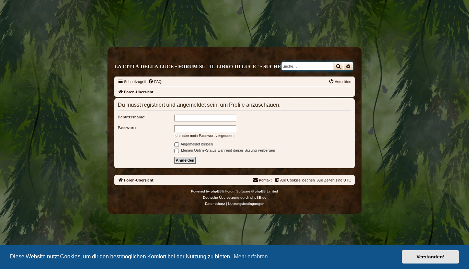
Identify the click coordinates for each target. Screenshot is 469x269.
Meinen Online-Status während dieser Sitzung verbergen (227, 150)
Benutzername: (132, 117)
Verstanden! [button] (430, 256)
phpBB (216, 191)
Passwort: (127, 128)
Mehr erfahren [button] (251, 256)
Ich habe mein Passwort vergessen (203, 135)
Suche (272, 66)
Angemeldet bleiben (196, 144)
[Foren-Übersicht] (263, 33)
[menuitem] (155, 82)
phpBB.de (258, 197)
